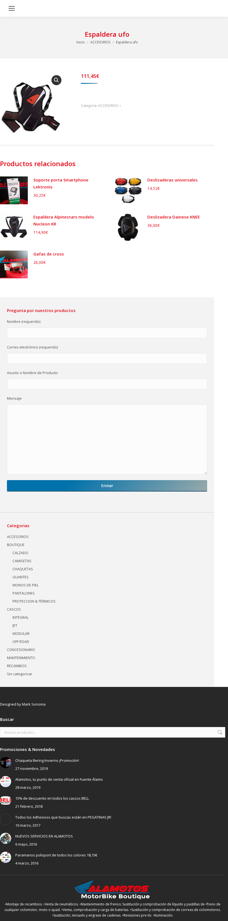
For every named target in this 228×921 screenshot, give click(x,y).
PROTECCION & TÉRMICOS (34, 601)
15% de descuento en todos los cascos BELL (52, 798)
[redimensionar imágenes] (5, 762)
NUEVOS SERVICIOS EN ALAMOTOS (44, 836)
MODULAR (21, 633)
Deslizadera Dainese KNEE (173, 217)
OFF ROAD (21, 641)
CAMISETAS (22, 560)
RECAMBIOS (17, 665)
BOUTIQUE (15, 544)
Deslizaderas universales (172, 180)
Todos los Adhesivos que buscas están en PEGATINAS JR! (63, 817)
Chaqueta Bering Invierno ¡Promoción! (47, 760)
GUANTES (21, 576)
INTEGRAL (21, 617)
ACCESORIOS (108, 105)
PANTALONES (24, 593)
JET (15, 625)
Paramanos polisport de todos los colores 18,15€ (56, 855)
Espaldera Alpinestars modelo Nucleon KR (63, 220)
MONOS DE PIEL (26, 585)
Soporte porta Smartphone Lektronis (60, 183)
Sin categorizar (19, 673)
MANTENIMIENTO (21, 657)
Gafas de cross (48, 254)
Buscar (219, 732)
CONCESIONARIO (21, 649)
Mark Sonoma (34, 704)
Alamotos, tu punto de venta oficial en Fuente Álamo (59, 779)
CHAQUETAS (23, 568)
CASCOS (14, 609)
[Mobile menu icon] (11, 8)
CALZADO (20, 552)
